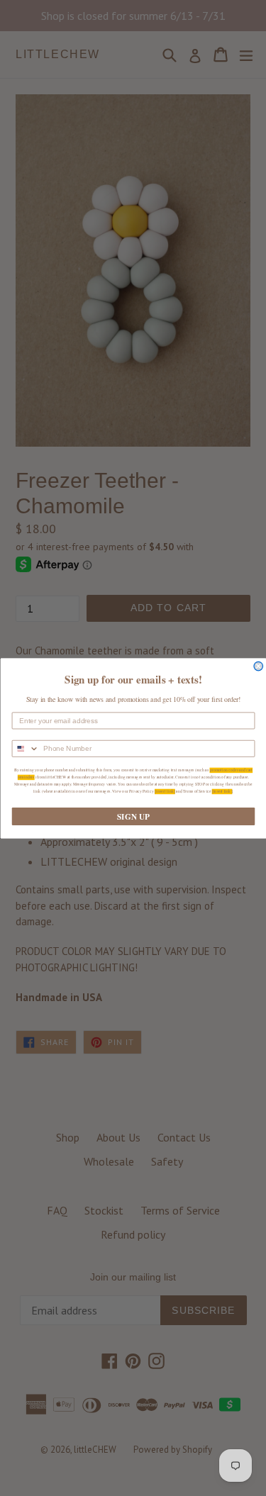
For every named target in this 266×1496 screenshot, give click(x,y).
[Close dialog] (258, 666)
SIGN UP (133, 816)
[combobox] (25, 748)
